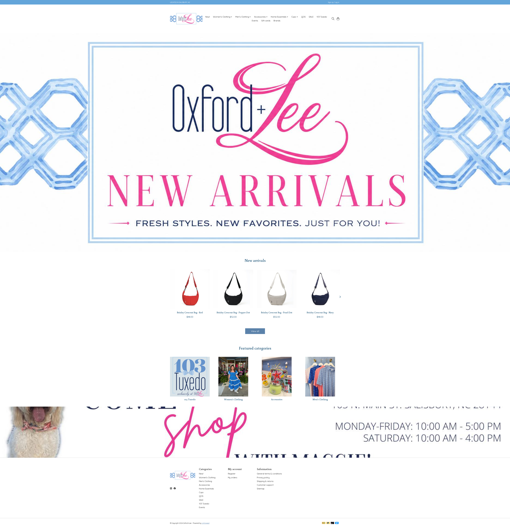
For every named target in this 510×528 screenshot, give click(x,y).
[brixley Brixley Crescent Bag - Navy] (320, 289)
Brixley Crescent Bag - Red (190, 312)
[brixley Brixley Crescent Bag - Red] (190, 289)
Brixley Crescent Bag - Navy (320, 312)
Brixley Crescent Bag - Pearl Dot (276, 312)
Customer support (265, 485)
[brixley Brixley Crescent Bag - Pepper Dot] (233, 289)
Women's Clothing (233, 399)
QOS (303, 17)
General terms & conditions (269, 473)
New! (207, 17)
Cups (201, 492)
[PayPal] (323, 523)
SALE (311, 17)
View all (255, 331)
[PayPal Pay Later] (328, 523)
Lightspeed (205, 523)
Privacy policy (263, 477)
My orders (232, 477)
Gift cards (265, 20)
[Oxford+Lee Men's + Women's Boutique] (186, 18)
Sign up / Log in (333, 2)
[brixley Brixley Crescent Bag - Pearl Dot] (277, 289)
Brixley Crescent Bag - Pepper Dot (233, 312)
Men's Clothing (320, 399)
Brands (277, 20)
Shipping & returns (265, 481)
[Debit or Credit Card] (332, 523)
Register (231, 473)
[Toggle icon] (333, 18)
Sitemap (260, 488)
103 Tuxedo (322, 17)
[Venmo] (337, 523)
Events (255, 20)
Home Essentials (206, 488)
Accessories (276, 399)
